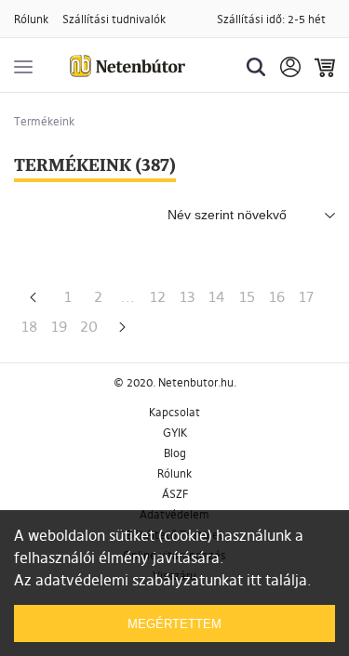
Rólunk (31, 19)
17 (306, 296)
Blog (175, 453)
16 (277, 296)
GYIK (175, 433)
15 (247, 296)
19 (59, 326)
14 (216, 296)
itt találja (277, 580)
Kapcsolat (174, 412)
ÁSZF (175, 494)
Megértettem (174, 624)
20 (89, 326)
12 (158, 296)
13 (187, 296)
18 (29, 326)
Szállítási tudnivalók (114, 19)
